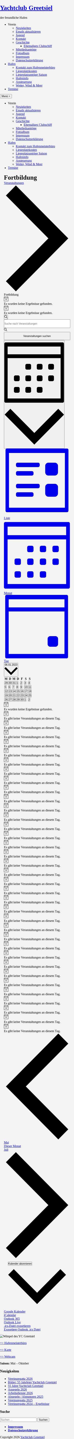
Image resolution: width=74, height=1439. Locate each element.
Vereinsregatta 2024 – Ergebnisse (28, 1404)
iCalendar (10, 1315)
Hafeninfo (22, 78)
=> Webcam (7, 1356)
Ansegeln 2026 (17, 1389)
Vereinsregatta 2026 (20, 1378)
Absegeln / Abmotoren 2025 (25, 1396)
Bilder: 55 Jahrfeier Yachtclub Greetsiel (32, 1382)
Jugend (20, 35)
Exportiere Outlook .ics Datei (22, 1329)
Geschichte (23, 42)
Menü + (6, 96)
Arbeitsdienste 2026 (20, 1393)
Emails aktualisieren (28, 31)
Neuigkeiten (23, 28)
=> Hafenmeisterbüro (13, 1343)
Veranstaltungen (14, 183)
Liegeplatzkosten (26, 71)
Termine (13, 89)
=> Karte (5, 1349)
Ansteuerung (24, 82)
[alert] (37, 301)
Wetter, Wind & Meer (29, 85)
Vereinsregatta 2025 (20, 1400)
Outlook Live (12, 1322)
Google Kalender (14, 1311)
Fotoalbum (22, 53)
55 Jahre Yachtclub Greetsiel (25, 1386)
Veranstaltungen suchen (37, 336)
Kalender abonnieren (20, 1263)
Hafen (12, 64)
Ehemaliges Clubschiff (38, 46)
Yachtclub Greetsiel (26, 7)
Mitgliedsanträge (26, 49)
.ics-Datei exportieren (17, 1326)
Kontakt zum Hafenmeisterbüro (35, 67)
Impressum (22, 56)
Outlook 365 (12, 1318)
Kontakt (21, 38)
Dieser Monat (12, 1146)
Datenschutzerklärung (29, 60)
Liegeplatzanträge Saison (31, 74)
